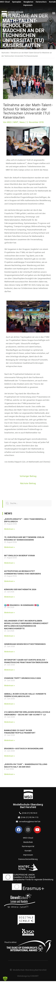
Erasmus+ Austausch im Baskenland (23, 748)
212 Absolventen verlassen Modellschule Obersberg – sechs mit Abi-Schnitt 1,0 (27, 713)
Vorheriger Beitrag (28, 476)
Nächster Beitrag (28, 483)
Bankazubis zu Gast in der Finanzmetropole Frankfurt (19, 731)
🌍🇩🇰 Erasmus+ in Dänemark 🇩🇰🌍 (21, 605)
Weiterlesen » (9, 529)
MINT (15, 122)
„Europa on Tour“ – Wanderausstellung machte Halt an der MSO (25, 765)
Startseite (5, 53)
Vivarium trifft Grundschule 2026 (22, 678)
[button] (53, 13)
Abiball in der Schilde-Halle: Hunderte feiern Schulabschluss (25, 695)
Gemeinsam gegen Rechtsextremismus (25, 644)
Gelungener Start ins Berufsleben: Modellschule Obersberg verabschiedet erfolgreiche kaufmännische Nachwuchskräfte (26, 624)
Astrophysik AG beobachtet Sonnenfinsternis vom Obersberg (22, 572)
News (22, 122)
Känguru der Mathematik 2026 (20, 589)
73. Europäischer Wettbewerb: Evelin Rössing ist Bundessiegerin (24, 538)
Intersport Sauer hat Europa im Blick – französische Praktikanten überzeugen (26, 661)
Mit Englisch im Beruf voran (19, 555)
